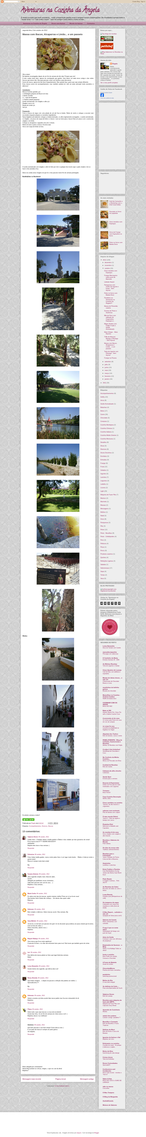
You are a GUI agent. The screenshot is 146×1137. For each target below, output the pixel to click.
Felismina (31, 854)
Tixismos (106, 791)
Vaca (102, 578)
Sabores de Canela (109, 920)
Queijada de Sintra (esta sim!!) (112, 915)
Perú (102, 540)
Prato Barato (107, 879)
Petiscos (103, 543)
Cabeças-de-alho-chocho (112, 771)
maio (106, 370)
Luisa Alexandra (33, 966)
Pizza (102, 547)
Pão (101, 526)
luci (29, 952)
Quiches (103, 557)
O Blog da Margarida (110, 1097)
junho (107, 367)
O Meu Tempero (108, 1092)
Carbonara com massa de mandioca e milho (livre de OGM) (111, 906)
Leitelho (103, 484)
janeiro (107, 379)
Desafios (103, 442)
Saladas (103, 564)
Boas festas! (107, 792)
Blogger (96, 1133)
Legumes (103, 481)
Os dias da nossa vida (111, 848)
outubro (107, 268)
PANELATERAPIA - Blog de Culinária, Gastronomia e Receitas (112, 741)
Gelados (103, 470)
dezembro (108, 262)
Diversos (44, 826)
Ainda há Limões (108, 964)
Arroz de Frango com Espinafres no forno (115, 234)
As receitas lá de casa (111, 832)
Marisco (103, 498)
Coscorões (106, 1088)
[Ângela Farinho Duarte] (102, 96)
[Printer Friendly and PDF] (28, 820)
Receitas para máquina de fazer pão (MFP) (112, 1001)
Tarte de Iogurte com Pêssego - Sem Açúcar (111, 353)
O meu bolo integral (109, 982)
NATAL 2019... (107, 798)
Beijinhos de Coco (108, 1039)
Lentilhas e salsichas (109, 865)
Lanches (103, 477)
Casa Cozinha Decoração (112, 797)
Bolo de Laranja (107, 996)
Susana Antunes (33, 874)
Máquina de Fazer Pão (108, 494)
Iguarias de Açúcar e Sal (111, 1037)
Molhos (102, 512)
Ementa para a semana (110, 778)
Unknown (31, 909)
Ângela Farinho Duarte (106, 92)
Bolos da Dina (108, 1051)
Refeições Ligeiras (106, 561)
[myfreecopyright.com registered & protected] (112, 591)
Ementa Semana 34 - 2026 (111, 660)
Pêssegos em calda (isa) (110, 654)
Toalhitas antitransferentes (111, 849)
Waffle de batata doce (109, 698)
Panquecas (104, 522)
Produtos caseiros (106, 554)
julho (106, 364)
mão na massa (108, 1086)
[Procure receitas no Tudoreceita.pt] (108, 34)
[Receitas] (106, 40)
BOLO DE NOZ (107, 706)
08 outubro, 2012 (43, 837)
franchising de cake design (111, 1053)
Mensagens (104, 508)
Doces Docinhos (105, 453)
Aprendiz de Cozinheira (111, 1010)
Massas (50, 826)
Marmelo (103, 501)
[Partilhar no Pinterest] (57, 823)
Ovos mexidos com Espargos (110, 271)
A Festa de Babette (110, 962)
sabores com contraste (111, 810)
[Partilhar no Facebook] (55, 823)
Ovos (102, 519)
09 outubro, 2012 (39, 995)
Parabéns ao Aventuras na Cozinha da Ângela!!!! (109, 300)
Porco (102, 550)
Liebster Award (109, 282)
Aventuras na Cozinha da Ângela (60, 11)
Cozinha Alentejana (107, 425)
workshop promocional (110, 976)
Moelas (105, 1011)
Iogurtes (103, 473)
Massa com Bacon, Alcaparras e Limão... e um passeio (110, 345)
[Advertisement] (109, 135)
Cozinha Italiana (105, 432)
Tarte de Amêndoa (108, 1059)
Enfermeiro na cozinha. (111, 1043)
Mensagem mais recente (31, 1079)
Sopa (102, 571)
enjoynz (79, 1133)
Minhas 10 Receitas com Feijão (112, 745)
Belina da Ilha (108, 980)
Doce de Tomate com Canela (112, 648)
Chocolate (103, 418)
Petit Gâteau (107, 843)
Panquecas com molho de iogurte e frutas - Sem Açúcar (111, 287)
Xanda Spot (107, 777)
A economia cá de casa (111, 718)
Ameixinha (106, 863)
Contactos (91, 23)
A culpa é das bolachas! (111, 749)
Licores (102, 487)
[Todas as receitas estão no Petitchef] (106, 49)
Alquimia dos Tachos (110, 734)
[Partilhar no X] (53, 823)
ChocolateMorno (109, 968)
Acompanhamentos (35, 826)
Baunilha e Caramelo (110, 1022)
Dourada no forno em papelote (115, 212)
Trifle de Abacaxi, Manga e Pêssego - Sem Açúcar (111, 338)
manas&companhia (110, 652)
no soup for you (108, 726)
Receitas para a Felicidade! (108, 854)
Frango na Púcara (110, 358)
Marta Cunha (32, 893)
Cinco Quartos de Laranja (112, 670)
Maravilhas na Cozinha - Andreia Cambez (111, 696)
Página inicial (60, 1079)
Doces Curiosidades (110, 1063)
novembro (108, 265)
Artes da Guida (108, 937)
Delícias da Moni (109, 1029)
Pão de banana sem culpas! (111, 812)
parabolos (106, 974)
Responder (31, 848)
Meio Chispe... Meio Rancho (111, 333)
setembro (108, 361)
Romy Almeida (32, 978)
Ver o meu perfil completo (109, 82)
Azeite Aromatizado (107, 404)
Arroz (102, 400)
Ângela (33, 823)
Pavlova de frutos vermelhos (111, 970)
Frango (102, 463)
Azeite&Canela (108, 1101)
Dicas (102, 446)
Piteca (30, 1009)
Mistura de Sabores (110, 1105)
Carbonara (106, 772)
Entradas (103, 460)
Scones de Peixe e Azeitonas (110, 311)
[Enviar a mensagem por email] (49, 823)
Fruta (102, 466)
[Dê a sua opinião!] (51, 823)
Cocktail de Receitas (110, 765)
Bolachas (103, 407)
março (107, 373)
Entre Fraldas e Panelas (111, 869)
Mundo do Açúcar (76, 23)
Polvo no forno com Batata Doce (115, 243)
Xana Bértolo (32, 921)
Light (102, 491)
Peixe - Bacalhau (106, 533)
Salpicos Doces (33, 837)
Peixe (102, 529)
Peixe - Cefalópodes (107, 536)
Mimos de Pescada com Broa (112, 761)
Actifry (102, 397)
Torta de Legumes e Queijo (111, 666)
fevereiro (108, 376)
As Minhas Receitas (110, 664)
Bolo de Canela (107, 766)
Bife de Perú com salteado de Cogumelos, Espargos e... (110, 318)
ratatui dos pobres (109, 1016)
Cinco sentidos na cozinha (112, 803)
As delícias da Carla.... (111, 986)
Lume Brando (108, 894)
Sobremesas (104, 568)
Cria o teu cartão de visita (107, 98)
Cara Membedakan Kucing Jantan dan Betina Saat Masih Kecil (112, 873)
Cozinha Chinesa (106, 428)
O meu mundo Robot (110, 816)
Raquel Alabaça (33, 938)
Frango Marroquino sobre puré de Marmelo (110, 277)
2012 (105, 260)
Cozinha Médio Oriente (108, 435)
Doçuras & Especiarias (111, 783)
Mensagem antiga (87, 1079)
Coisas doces (108, 1057)
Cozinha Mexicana (106, 439)
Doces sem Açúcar (58, 23)
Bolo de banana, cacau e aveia (112, 735)
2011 (104, 383)
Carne (102, 414)
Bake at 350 (107, 710)
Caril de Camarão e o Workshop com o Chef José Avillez (116, 203)
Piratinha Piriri (108, 824)
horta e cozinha (108, 954)
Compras (103, 421)
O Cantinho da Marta (110, 658)
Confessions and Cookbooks (109, 1070)
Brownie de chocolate (109, 691)
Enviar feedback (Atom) (62, 1086)
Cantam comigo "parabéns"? (111, 1017)
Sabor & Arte (107, 1079)
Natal (102, 515)
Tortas (102, 575)
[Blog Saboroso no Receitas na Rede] (112, 54)
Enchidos (103, 456)
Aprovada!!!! (106, 1065)
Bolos (102, 411)
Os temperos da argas (111, 902)
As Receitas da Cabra (110, 887)
